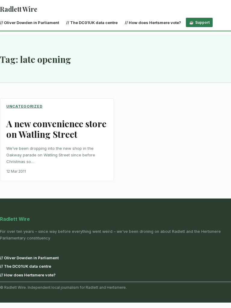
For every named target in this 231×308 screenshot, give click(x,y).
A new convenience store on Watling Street (56, 128)
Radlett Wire (18, 9)
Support (202, 22)
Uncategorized (24, 106)
